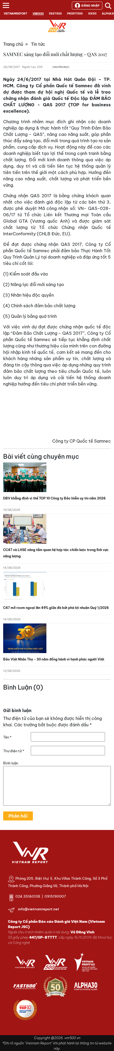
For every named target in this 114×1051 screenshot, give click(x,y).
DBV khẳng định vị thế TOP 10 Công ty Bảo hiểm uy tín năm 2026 (54, 498)
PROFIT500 (75, 13)
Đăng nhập (90, 5)
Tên (7, 737)
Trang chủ (13, 44)
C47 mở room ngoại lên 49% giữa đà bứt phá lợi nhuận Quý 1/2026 (56, 608)
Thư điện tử (13, 751)
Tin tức (38, 44)
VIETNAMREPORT (15, 13)
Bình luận (10, 763)
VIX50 (92, 13)
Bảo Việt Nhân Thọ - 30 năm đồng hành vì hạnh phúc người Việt (53, 659)
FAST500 (55, 13)
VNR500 (38, 13)
